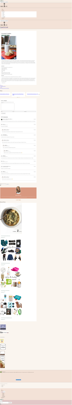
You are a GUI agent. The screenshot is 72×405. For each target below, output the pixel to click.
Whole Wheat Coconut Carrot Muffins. (4, 88)
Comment (2, 102)
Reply (34, 124)
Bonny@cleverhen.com (6, 166)
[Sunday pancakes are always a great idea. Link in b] (9, 376)
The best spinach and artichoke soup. (5, 235)
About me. (2, 390)
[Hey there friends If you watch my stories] (27, 376)
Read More (3, 237)
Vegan (3, 395)
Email (13, 111)
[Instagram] (2, 399)
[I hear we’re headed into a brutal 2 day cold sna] (15, 376)
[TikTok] (1, 399)
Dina (3, 124)
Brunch (3, 12)
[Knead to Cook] (3, 7)
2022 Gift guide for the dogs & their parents (6, 317)
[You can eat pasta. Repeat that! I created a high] (33, 376)
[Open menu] (0, 28)
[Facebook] (0, 399)
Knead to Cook (6, 129)
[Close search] (1, 401)
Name (2, 111)
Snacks (3, 13)
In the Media (2, 397)
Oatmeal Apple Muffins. (3, 86)
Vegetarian (8, 35)
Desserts (4, 14)
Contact (2, 386)
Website (25, 111)
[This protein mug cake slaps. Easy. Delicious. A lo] (21, 376)
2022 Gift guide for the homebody (5, 290)
